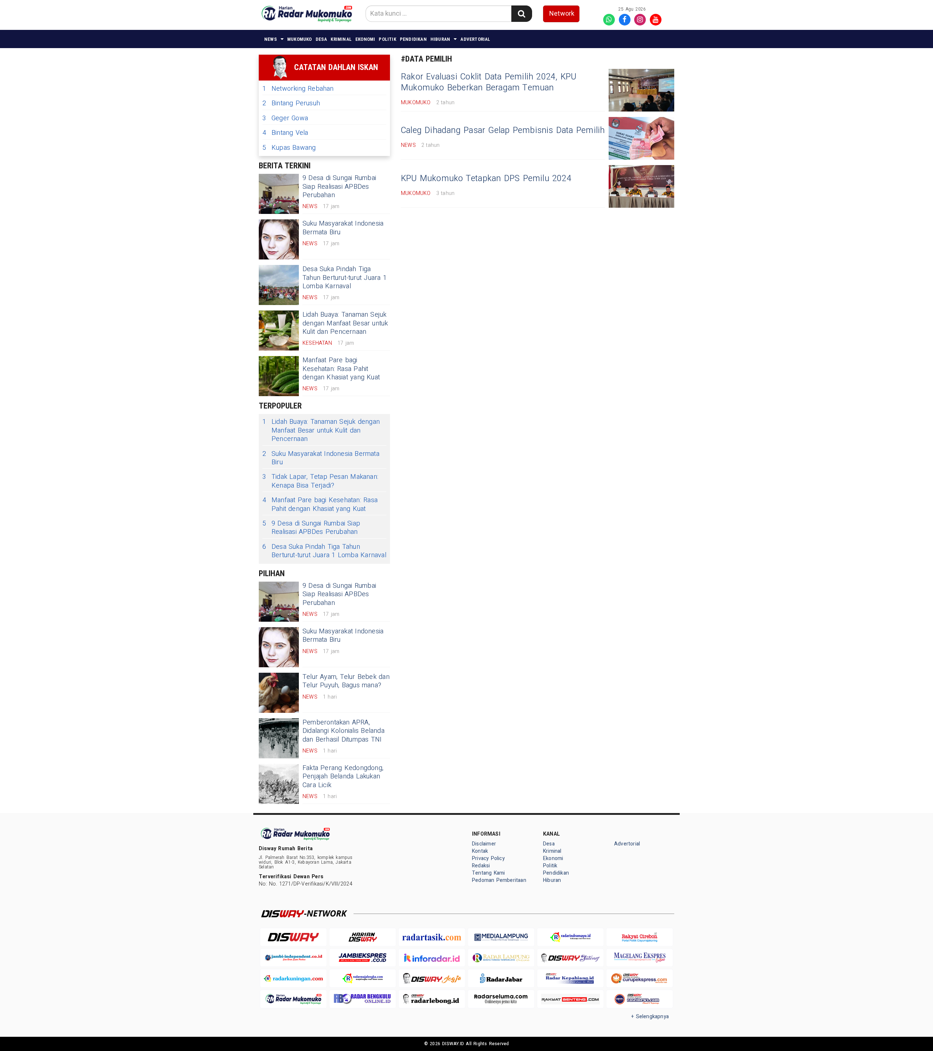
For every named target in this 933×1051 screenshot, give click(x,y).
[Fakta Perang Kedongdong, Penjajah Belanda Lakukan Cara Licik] (279, 784)
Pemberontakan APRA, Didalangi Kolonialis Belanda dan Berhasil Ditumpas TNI (343, 731)
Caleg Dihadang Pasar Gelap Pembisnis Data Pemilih (503, 130)
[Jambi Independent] (293, 958)
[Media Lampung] (501, 937)
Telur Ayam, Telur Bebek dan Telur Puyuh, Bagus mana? (346, 681)
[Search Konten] (521, 13)
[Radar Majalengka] (362, 978)
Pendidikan (413, 39)
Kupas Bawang (289, 148)
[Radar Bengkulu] (362, 999)
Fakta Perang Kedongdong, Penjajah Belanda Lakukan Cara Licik (342, 776)
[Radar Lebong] (431, 999)
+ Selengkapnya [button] (650, 1016)
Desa (321, 39)
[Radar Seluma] (501, 999)
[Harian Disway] (362, 937)
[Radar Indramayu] (570, 937)
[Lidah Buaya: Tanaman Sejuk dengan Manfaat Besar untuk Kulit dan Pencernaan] (279, 330)
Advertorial (475, 39)
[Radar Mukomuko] (293, 999)
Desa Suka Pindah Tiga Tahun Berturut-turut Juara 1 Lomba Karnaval (344, 277)
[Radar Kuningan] (293, 978)
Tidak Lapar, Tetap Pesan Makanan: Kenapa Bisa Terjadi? (320, 481)
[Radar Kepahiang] (570, 978)
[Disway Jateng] (570, 958)
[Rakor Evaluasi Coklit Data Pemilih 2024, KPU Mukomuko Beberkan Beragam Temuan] (641, 90)
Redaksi (481, 866)
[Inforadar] (431, 958)
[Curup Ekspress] (639, 978)
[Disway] (293, 937)
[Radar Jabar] (501, 978)
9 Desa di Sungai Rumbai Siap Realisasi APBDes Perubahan (339, 186)
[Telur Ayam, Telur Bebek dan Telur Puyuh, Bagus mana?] (279, 693)
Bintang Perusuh (291, 103)
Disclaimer (484, 844)
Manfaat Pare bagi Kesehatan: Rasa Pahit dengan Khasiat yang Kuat (341, 368)
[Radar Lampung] (501, 958)
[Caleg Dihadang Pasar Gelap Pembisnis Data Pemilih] (641, 138)
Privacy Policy (488, 858)
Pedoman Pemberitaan (499, 880)
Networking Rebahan (298, 89)
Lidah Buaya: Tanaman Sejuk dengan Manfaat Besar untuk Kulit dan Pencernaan (345, 323)
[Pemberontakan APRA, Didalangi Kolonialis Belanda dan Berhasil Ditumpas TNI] (279, 738)
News (270, 39)
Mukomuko (299, 39)
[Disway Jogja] (431, 978)
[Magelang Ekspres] (639, 958)
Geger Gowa (285, 118)
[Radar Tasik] (431, 937)
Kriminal (341, 39)
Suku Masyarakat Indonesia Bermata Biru (342, 228)
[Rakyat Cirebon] (639, 937)
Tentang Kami (488, 873)
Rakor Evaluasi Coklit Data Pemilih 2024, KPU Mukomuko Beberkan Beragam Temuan (488, 82)
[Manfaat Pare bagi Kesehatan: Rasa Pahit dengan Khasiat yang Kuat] (279, 376)
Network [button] (561, 14)
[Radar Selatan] (639, 999)
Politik (387, 39)
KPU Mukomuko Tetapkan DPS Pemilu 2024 (486, 178)
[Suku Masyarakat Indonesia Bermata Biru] (279, 239)
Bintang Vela (285, 133)
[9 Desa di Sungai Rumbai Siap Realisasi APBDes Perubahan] (279, 194)
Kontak (480, 851)
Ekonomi (365, 39)
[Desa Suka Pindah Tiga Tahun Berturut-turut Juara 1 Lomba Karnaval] (279, 285)
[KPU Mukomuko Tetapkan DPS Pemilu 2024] (641, 186)
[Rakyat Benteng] (570, 999)
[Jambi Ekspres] (362, 958)
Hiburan (440, 39)
